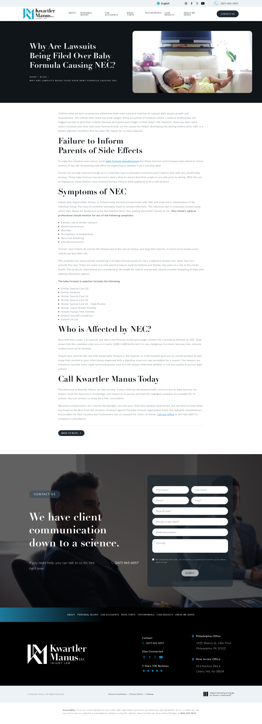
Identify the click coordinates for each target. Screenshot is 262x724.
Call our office (165, 414)
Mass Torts (130, 14)
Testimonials (153, 13)
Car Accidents (111, 14)
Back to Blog (69, 433)
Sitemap (150, 694)
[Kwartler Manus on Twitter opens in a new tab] (197, 3)
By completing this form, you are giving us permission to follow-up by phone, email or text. (191, 560)
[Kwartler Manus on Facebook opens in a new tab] (192, 3)
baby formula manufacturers (122, 161)
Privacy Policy (136, 694)
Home (33, 77)
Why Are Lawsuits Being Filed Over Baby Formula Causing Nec (73, 80)
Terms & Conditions (117, 694)
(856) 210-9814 (188, 713)
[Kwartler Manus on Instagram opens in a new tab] (186, 3)
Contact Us (228, 14)
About (72, 13)
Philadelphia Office (208, 636)
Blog (43, 77)
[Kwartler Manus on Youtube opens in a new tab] (203, 3)
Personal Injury (86, 14)
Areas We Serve (189, 14)
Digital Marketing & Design (222, 694)
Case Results (169, 14)
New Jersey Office (208, 659)
